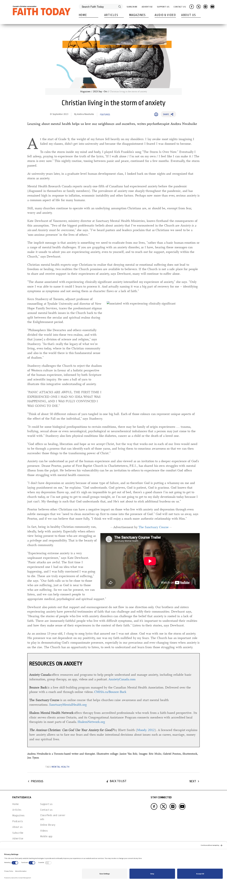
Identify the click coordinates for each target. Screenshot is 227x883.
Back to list (118, 781)
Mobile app (46, 836)
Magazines (137, 15)
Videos (44, 830)
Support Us (163, 7)
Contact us (46, 809)
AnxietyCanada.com (122, 679)
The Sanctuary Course (154, 527)
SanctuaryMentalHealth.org (68, 704)
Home (83, 15)
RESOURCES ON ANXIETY (55, 664)
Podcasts (17, 821)
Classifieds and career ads (52, 817)
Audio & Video (165, 15)
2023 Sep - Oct (100, 91)
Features (105, 114)
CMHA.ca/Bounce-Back (110, 692)
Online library (48, 824)
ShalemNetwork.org (91, 722)
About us (17, 827)
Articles (111, 15)
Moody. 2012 (146, 730)
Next (192, 781)
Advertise (147, 7)
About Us (188, 15)
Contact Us (180, 7)
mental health (61, 766)
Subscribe (132, 7)
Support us (46, 804)
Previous (37, 781)
